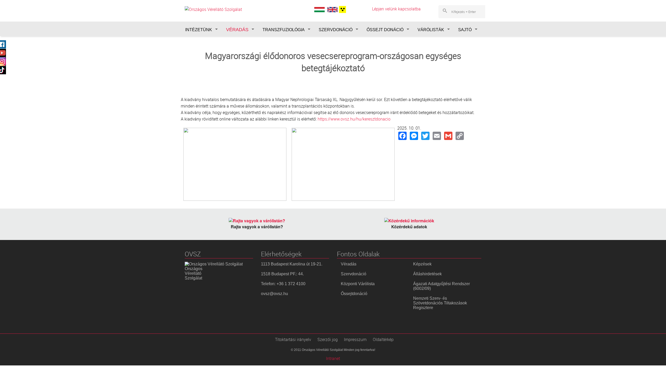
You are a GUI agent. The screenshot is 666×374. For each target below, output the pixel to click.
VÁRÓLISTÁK (431, 30)
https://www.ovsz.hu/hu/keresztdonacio (354, 119)
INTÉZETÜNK (198, 30)
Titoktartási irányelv (293, 339)
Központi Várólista (358, 284)
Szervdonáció (353, 274)
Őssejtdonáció (354, 293)
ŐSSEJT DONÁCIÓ (385, 30)
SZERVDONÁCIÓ (336, 30)
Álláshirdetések (427, 274)
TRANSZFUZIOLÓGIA (283, 30)
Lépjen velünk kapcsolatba (396, 9)
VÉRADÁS (237, 29)
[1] (342, 9)
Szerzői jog (327, 339)
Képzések (422, 264)
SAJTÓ (465, 30)
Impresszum (355, 339)
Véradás (348, 264)
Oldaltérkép (383, 339)
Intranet (333, 358)
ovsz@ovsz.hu (274, 293)
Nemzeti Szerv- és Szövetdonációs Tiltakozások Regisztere (440, 303)
